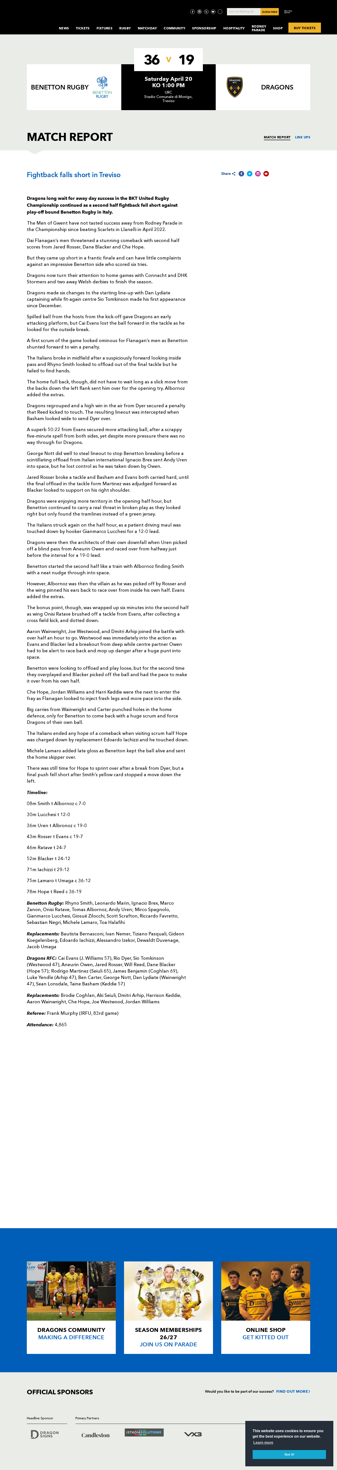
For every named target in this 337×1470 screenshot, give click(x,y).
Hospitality (234, 28)
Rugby (125, 28)
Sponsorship (204, 28)
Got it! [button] (289, 1454)
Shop (278, 28)
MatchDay (147, 28)
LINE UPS (302, 137)
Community (174, 28)
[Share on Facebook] (241, 173)
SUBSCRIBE (269, 12)
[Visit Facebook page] (192, 11)
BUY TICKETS (304, 28)
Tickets (83, 28)
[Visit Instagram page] (199, 11)
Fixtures (105, 28)
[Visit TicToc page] (220, 11)
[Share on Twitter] (249, 173)
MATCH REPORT (277, 137)
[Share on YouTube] (266, 173)
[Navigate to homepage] (39, 24)
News (64, 28)
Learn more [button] (263, 1443)
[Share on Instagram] (258, 173)
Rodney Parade (259, 28)
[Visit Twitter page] (206, 11)
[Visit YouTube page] (213, 11)
